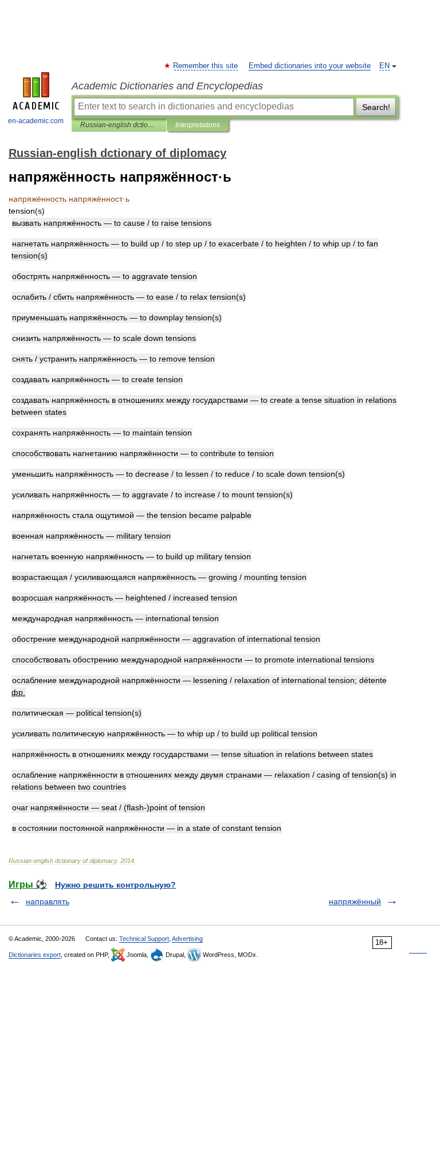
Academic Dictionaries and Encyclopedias (167, 86)
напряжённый (355, 901)
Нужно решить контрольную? (115, 884)
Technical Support (144, 938)
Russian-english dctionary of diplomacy (119, 125)
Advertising (187, 938)
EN (384, 66)
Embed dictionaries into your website (310, 66)
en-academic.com (36, 121)
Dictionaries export (35, 954)
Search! (376, 107)
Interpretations (197, 125)
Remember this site (206, 66)
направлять (47, 901)
